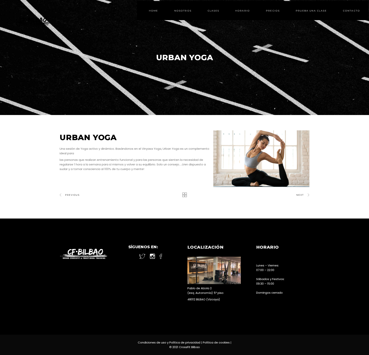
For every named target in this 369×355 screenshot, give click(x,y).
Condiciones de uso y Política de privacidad (169, 342)
